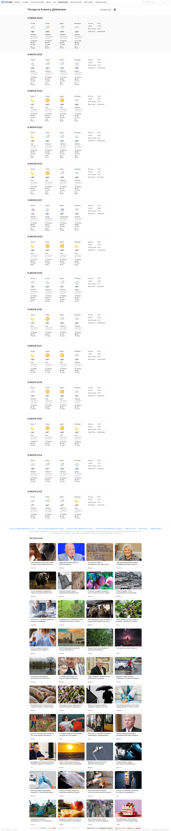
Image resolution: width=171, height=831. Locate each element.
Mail (3, 829)
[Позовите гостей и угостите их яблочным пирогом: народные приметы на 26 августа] (71, 813)
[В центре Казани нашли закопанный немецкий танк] (71, 585)
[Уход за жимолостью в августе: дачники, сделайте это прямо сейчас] (128, 613)
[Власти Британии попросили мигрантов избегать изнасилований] (71, 642)
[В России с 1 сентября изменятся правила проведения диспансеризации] (42, 613)
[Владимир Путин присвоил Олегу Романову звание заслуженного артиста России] (42, 756)
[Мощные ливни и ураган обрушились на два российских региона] (128, 670)
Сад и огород (143, 528)
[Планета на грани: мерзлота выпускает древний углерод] (71, 784)
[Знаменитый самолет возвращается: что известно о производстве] (42, 813)
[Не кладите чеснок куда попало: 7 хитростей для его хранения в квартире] (71, 699)
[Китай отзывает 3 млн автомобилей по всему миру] (128, 585)
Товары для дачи (155, 528)
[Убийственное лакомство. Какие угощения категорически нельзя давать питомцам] (42, 556)
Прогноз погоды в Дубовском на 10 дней (108, 528)
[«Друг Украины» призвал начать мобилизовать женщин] (99, 670)
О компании (8, 829)
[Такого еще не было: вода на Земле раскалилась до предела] (71, 756)
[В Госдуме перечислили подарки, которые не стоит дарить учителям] (71, 727)
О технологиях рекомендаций (132, 829)
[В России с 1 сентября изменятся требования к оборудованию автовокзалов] (99, 727)
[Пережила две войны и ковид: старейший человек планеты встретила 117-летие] (128, 556)
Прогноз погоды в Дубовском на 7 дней (79, 528)
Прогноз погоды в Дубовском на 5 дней (51, 528)
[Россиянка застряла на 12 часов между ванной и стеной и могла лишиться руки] (128, 699)
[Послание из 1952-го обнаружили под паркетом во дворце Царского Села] (99, 556)
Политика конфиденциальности (115, 829)
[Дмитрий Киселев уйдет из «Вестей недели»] (71, 556)
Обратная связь (146, 829)
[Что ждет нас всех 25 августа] (128, 642)
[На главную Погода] (8, 2)
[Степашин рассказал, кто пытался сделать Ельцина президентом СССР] (71, 670)
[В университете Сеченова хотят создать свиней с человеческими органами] (42, 699)
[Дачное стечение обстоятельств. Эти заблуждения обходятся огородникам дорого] (42, 727)
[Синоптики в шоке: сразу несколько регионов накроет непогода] (99, 813)
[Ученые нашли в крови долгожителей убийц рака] (128, 756)
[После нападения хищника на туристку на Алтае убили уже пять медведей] (42, 585)
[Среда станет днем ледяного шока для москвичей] (99, 642)
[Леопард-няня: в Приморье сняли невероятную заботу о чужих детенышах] (71, 613)
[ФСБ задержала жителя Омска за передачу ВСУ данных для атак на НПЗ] (99, 613)
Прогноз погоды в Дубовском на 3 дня (22, 528)
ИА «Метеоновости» (164, 829)
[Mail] (2, 2)
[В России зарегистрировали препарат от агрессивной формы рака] (42, 784)
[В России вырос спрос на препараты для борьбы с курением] (42, 642)
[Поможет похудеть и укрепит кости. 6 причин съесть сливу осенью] (99, 585)
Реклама (15, 829)
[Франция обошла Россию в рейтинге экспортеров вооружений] (99, 756)
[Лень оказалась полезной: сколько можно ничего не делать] (99, 784)
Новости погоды (130, 528)
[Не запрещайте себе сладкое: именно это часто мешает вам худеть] (128, 813)
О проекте (103, 829)
